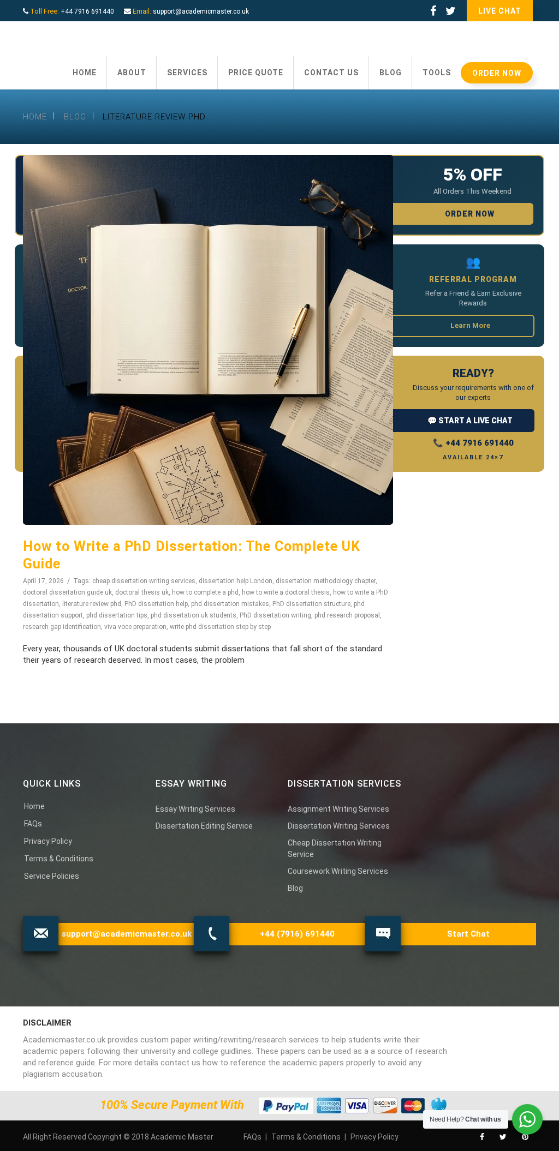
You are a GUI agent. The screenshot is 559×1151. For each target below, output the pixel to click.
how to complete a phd (205, 592)
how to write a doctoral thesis (286, 592)
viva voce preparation (135, 627)
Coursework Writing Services (338, 871)
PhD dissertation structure (311, 604)
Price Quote (255, 72)
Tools (437, 72)
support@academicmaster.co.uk (201, 11)
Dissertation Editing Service (204, 826)
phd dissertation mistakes (230, 604)
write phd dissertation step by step (220, 627)
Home (85, 72)
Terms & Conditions (58, 858)
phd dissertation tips (116, 615)
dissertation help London (235, 581)
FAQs (33, 823)
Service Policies (51, 876)
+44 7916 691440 (87, 11)
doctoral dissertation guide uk (67, 592)
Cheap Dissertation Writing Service (335, 848)
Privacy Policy (48, 841)
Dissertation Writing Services (339, 826)
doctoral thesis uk (142, 592)
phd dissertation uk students (193, 615)
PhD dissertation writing (275, 615)
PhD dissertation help (156, 604)
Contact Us (331, 72)
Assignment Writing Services (338, 809)
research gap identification (62, 627)
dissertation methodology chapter (326, 581)
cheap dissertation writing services (143, 581)
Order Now (496, 73)
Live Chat (499, 11)
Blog (390, 72)
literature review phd (91, 604)
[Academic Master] (90, 39)
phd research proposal (347, 615)
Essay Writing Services (195, 809)
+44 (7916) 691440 (297, 934)
